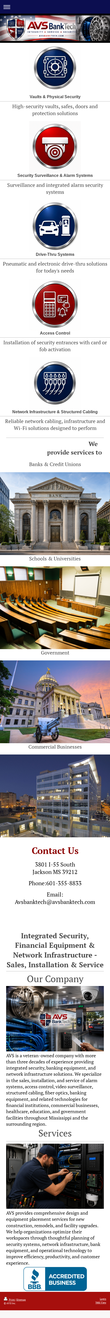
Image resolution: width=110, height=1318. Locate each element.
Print (11, 1299)
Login (103, 1299)
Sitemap (21, 1299)
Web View (100, 1302)
